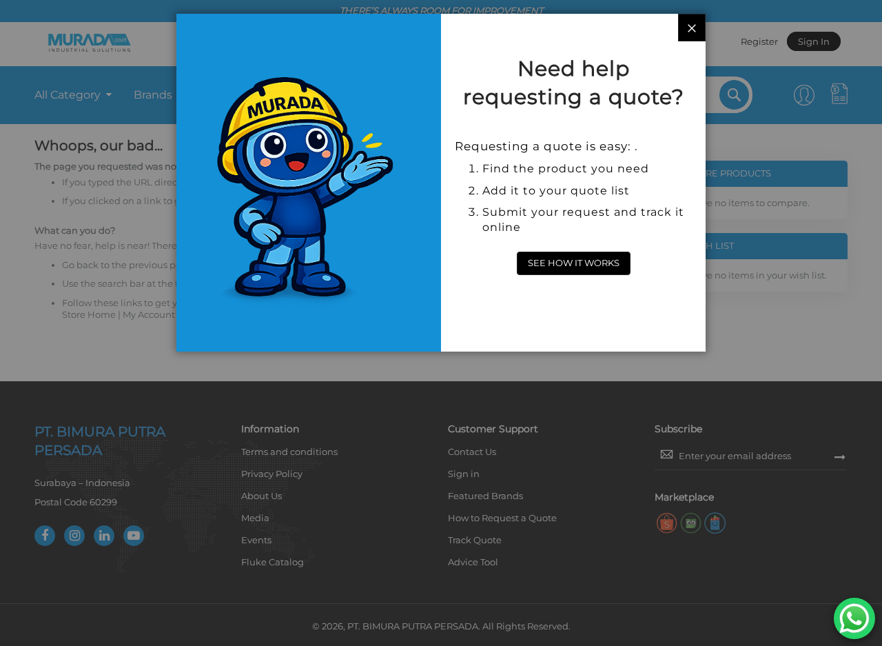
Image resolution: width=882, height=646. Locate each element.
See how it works (573, 262)
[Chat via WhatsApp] (854, 618)
